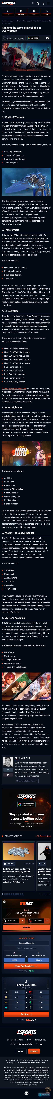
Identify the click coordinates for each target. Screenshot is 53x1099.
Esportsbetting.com (8, 21)
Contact (39, 1044)
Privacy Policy (40, 1040)
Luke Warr (6, 37)
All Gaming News (44, 836)
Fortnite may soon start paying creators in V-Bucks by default (16, 870)
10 (22, 894)
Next (48, 894)
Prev (42, 894)
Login (20, 1051)
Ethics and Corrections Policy (21, 1044)
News (19, 21)
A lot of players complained (14, 388)
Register (34, 1051)
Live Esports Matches (15, 1040)
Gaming (26, 21)
